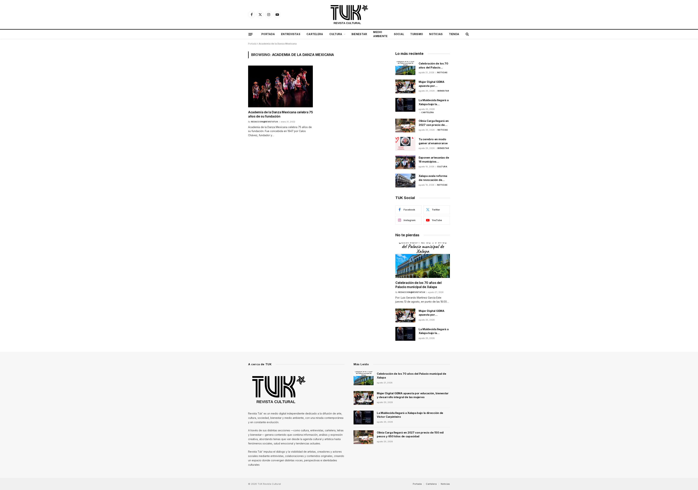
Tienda (454, 34)
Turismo (416, 34)
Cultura (335, 34)
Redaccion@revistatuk (264, 122)
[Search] (467, 34)
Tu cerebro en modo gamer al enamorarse (433, 141)
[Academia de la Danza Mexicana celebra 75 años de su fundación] (280, 86)
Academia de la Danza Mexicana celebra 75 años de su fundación (280, 114)
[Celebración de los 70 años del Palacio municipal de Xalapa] (405, 68)
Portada (268, 34)
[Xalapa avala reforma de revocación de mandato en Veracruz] (405, 180)
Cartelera (314, 34)
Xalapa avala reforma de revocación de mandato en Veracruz (433, 178)
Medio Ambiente (380, 34)
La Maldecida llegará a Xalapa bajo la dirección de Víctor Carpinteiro (433, 102)
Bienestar (359, 34)
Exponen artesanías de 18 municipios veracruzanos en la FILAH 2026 (434, 159)
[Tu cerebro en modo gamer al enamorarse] (405, 144)
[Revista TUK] (349, 14)
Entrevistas (290, 34)
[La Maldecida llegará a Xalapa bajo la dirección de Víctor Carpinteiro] (405, 105)
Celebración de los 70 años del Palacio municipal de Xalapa (433, 65)
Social (399, 34)
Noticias (436, 34)
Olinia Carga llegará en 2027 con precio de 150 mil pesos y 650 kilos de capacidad (434, 123)
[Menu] (250, 34)
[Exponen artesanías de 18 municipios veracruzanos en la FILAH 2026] (405, 162)
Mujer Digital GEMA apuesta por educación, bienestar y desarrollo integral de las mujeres (434, 84)
